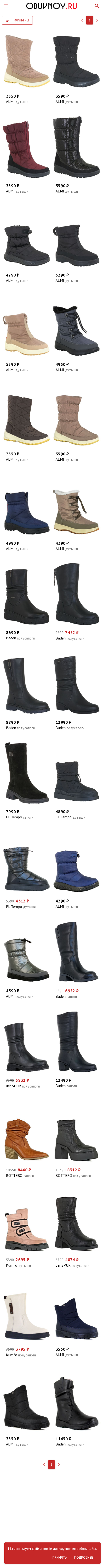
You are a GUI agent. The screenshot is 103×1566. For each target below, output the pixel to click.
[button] (6, 6)
